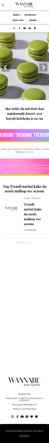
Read (16, 15)
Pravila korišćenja (24, 409)
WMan (32, 20)
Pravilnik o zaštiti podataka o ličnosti (24, 399)
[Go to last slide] (6, 67)
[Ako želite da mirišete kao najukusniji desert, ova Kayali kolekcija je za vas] (24, 99)
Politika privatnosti (24, 404)
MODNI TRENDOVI (32, 198)
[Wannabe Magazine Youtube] (24, 28)
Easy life (18, 20)
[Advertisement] (21, 273)
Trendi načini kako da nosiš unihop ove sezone (33, 214)
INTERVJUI (30, 15)
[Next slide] (43, 67)
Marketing (24, 394)
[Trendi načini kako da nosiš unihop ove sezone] (11, 208)
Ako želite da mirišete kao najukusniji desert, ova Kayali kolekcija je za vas (24, 113)
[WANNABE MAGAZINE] (24, 385)
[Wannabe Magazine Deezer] (35, 28)
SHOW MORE (24, 242)
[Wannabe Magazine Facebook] (19, 28)
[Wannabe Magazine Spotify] (29, 28)
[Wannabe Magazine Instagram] (14, 28)
